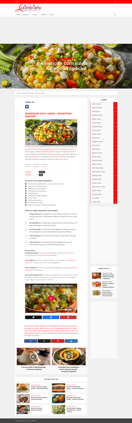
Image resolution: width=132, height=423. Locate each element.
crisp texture (62, 157)
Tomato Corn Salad (31, 335)
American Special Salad (69, 326)
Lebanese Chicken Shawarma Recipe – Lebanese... (108, 276)
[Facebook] (27, 106)
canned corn (71, 260)
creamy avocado (68, 149)
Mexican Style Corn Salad (38, 333)
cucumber (68, 253)
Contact (17, 2)
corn (41, 260)
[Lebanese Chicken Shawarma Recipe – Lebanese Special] (97, 276)
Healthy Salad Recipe (62, 331)
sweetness (47, 255)
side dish (34, 157)
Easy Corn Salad (71, 328)
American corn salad (31, 147)
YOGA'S (34, 420)
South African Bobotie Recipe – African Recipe (108, 294)
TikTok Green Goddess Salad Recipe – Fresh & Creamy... (73, 410)
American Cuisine (66, 59)
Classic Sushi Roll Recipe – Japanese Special (108, 285)
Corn (27, 260)
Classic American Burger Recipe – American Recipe (39, 387)
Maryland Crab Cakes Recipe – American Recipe (75, 398)
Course (34, 15)
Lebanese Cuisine (107, 273)
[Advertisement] (66, 30)
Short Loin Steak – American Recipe (37, 409)
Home (18, 15)
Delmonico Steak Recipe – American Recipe (39, 398)
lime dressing (44, 152)
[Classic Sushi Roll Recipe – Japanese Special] (97, 284)
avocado (43, 253)
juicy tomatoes (40, 149)
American (42, 172)
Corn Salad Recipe (58, 328)
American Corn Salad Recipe (50, 326)
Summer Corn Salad (55, 333)
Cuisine (43, 15)
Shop (51, 15)
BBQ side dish (45, 328)
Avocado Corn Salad (32, 328)
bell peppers (50, 149)
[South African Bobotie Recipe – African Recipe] (97, 293)
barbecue (51, 154)
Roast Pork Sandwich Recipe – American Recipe (75, 387)
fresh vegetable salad (46, 331)
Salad (41, 175)
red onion (57, 149)
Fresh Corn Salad (31, 331)
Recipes (25, 15)
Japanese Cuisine (107, 282)
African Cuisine (106, 290)
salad (26, 152)
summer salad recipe (70, 333)
